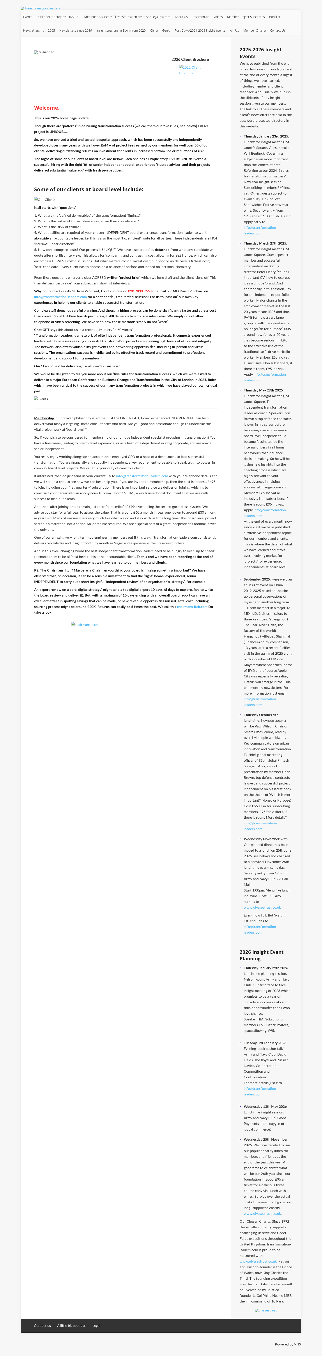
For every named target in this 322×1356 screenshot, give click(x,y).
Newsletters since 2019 (75, 30)
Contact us (42, 1325)
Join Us (234, 30)
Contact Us (277, 30)
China (154, 30)
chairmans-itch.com (192, 607)
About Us (181, 17)
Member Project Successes (246, 17)
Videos (218, 17)
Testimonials (200, 17)
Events (27, 17)
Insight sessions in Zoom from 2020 (121, 30)
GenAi (166, 30)
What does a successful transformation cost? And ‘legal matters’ (127, 17)
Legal (96, 1325)
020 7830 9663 (140, 291)
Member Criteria (254, 30)
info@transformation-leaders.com (60, 297)
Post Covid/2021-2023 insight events (200, 30)
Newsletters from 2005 (39, 30)
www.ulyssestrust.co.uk (262, 907)
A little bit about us (71, 1325)
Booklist (274, 17)
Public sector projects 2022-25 (58, 17)
